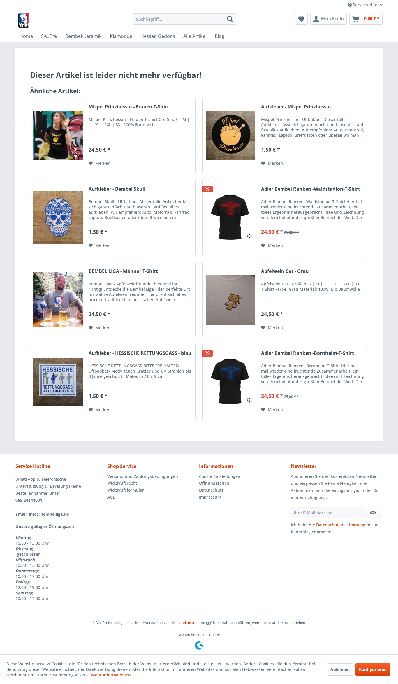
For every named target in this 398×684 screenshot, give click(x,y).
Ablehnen (340, 669)
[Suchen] (230, 19)
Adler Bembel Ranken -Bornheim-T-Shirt (307, 353)
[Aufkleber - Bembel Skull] (58, 217)
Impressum (210, 497)
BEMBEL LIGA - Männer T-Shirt (123, 271)
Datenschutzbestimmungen (343, 524)
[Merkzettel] (301, 19)
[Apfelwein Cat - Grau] (230, 299)
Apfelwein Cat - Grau (285, 271)
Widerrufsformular (125, 490)
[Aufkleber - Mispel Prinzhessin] (230, 135)
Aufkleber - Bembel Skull (117, 189)
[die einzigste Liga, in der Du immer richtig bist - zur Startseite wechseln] (23, 20)
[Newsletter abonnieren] (373, 512)
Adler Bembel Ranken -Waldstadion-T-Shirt (310, 189)
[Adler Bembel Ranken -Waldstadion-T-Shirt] (230, 217)
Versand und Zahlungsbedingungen (142, 476)
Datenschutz (211, 490)
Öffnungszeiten (214, 483)
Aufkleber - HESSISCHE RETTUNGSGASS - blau (140, 353)
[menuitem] (184, 19)
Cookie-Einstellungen (219, 476)
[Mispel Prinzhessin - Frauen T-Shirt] (58, 135)
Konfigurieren (373, 669)
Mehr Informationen (111, 675)
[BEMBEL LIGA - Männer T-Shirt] (58, 299)
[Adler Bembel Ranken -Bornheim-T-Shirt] (230, 381)
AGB (111, 497)
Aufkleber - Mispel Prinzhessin (296, 107)
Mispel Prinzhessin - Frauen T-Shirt (129, 107)
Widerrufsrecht (122, 483)
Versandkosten (185, 622)
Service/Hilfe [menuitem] (365, 5)
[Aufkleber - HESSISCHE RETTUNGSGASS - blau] (58, 381)
